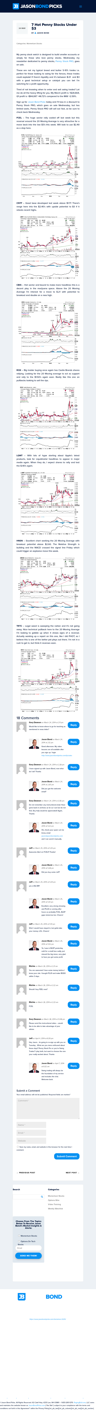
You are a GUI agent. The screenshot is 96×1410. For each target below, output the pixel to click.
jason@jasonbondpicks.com (52, 836)
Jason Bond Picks (37, 101)
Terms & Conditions (40, 1398)
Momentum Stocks (34, 43)
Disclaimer (58, 1398)
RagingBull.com (80, 1402)
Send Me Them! (28, 1255)
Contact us (90, 1398)
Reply (73, 725)
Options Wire (53, 1200)
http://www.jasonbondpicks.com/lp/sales (57, 755)
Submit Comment (67, 1156)
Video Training (54, 1204)
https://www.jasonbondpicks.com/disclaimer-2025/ (48, 1319)
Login (11, 1398)
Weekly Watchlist (55, 1208)
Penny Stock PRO (65, 61)
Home (2, 1398)
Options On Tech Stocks (26, 1242)
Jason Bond (43, 33)
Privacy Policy (74, 1398)
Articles (22, 1398)
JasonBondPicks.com (36, 1405)
